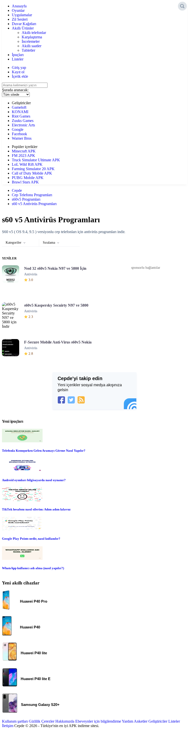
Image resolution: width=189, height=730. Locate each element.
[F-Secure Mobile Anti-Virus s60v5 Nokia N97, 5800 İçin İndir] (13, 351)
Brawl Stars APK (25, 182)
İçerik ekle (20, 76)
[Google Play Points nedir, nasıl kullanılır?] (22, 529)
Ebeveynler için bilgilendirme (98, 721)
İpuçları (18, 55)
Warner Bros (22, 138)
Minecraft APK (24, 151)
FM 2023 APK (23, 155)
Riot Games (21, 116)
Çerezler (47, 721)
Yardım (127, 721)
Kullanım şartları (15, 721)
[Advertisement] (145, 307)
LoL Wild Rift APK (27, 164)
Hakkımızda (64, 721)
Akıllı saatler (31, 46)
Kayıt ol (18, 72)
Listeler (17, 59)
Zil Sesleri (20, 19)
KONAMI (20, 112)
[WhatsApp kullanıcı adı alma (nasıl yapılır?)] (22, 558)
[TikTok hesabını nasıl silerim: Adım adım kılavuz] (22, 500)
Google (17, 129)
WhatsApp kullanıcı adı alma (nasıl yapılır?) (33, 568)
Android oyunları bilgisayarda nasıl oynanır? (34, 480)
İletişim (7, 726)
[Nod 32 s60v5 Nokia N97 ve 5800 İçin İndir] (13, 277)
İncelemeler (31, 41)
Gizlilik (34, 721)
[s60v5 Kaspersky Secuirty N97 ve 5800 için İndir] (13, 314)
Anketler (140, 721)
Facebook (19, 134)
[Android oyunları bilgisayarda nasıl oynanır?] (22, 470)
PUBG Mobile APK (28, 178)
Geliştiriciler (157, 721)
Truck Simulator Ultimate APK (36, 160)
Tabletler (28, 50)
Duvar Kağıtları (24, 24)
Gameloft (19, 107)
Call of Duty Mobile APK (32, 173)
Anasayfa (19, 6)
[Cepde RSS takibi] (81, 399)
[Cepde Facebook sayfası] (61, 399)
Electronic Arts (23, 125)
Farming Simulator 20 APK (33, 169)
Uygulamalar (22, 15)
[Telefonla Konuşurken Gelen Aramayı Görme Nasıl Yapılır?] (22, 441)
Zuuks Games (22, 121)
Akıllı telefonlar (34, 32)
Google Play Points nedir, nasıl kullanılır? (31, 538)
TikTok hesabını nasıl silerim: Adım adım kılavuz (36, 509)
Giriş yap (19, 67)
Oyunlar (18, 10)
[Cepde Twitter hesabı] (71, 399)
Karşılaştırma (32, 37)
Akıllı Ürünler (23, 28)
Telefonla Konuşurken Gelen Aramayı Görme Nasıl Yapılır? (43, 450)
